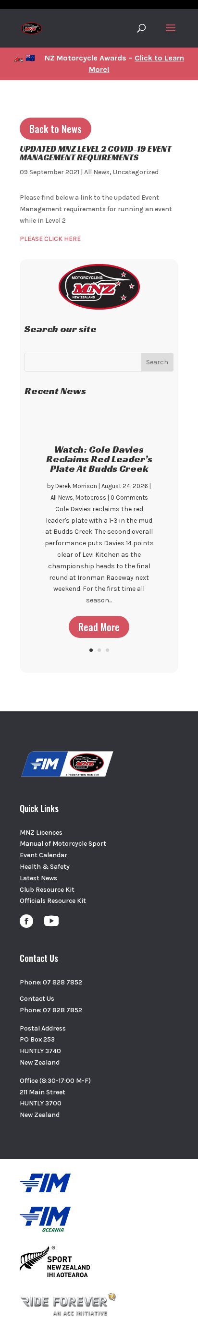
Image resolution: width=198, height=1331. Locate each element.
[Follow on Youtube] (51, 921)
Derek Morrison (76, 486)
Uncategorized (136, 172)
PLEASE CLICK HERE (50, 239)
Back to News (55, 128)
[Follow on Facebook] (26, 921)
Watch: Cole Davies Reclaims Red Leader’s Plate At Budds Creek (99, 459)
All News (97, 172)
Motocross (90, 497)
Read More (99, 627)
